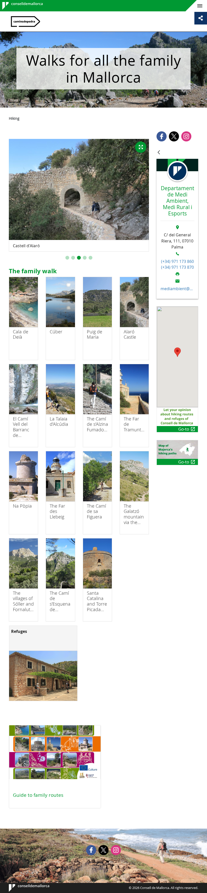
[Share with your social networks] (200, 18)
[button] (67, 258)
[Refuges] (43, 676)
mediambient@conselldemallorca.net (177, 288)
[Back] (159, 153)
